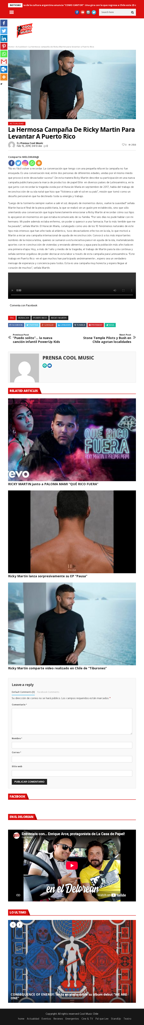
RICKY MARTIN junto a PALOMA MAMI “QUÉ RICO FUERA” (53, 484)
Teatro (127, 1019)
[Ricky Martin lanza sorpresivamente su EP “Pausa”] (72, 531)
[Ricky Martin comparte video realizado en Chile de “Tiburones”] (72, 624)
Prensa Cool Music (31, 143)
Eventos (46, 1019)
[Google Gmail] (3, 61)
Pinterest (96, 325)
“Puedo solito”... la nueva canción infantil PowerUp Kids (36, 338)
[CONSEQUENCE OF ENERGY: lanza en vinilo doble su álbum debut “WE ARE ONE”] (72, 961)
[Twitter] (18, 163)
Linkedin (66, 325)
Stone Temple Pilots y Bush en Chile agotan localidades (107, 338)
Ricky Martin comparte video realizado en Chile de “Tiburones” (57, 668)
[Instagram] (25, 163)
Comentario (19, 705)
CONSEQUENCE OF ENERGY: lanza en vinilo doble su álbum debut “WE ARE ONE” (69, 996)
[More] (39, 163)
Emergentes (72, 1019)
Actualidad (21, 47)
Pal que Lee (102, 1019)
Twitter (33, 325)
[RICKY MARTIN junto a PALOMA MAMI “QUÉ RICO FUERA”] (72, 439)
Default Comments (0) (23, 692)
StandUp (116, 1019)
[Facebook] (11, 163)
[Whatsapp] (32, 163)
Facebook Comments (48, 692)
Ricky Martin (59, 318)
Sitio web (17, 766)
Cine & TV (87, 1019)
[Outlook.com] (3, 69)
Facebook (17, 325)
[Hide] (1, 84)
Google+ (49, 325)
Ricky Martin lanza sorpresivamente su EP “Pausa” (47, 576)
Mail (111, 325)
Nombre (17, 738)
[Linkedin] (3, 38)
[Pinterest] (3, 46)
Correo (16, 752)
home (21, 1019)
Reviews (58, 1019)
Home (11, 47)
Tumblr (80, 325)
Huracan (23, 318)
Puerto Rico (40, 318)
